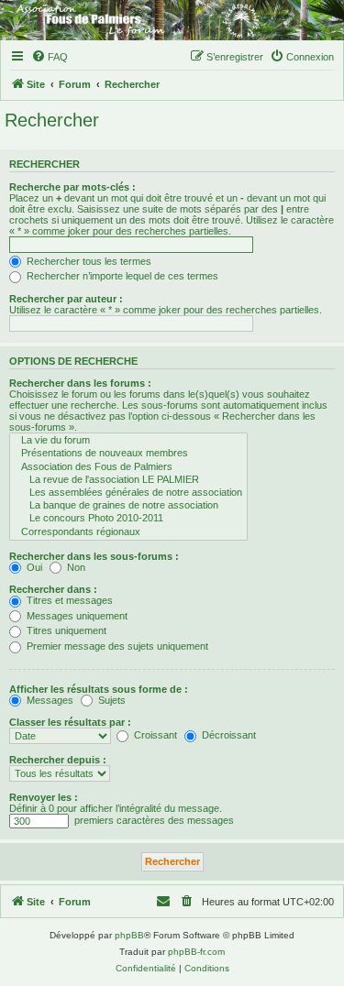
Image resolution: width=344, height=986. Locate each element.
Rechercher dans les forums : (80, 383)
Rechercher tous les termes (87, 261)
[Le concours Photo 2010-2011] (128, 518)
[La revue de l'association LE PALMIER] (128, 480)
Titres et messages (68, 600)
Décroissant (227, 734)
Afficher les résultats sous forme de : (98, 689)
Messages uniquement (76, 615)
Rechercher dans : (53, 589)
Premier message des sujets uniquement (116, 646)
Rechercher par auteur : (66, 298)
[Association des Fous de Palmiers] (128, 467)
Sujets (110, 700)
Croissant (154, 734)
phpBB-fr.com (196, 952)
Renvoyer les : (43, 797)
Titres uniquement (65, 630)
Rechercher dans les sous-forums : (94, 556)
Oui (33, 567)
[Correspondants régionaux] (128, 532)
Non (74, 567)
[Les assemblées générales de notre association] (128, 493)
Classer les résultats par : (70, 722)
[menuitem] (49, 57)
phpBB (129, 935)
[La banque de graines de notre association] (128, 505)
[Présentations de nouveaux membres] (128, 453)
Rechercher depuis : (57, 759)
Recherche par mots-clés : (72, 186)
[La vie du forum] (128, 440)
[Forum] (172, 20)
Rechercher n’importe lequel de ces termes (121, 275)
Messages (48, 700)
